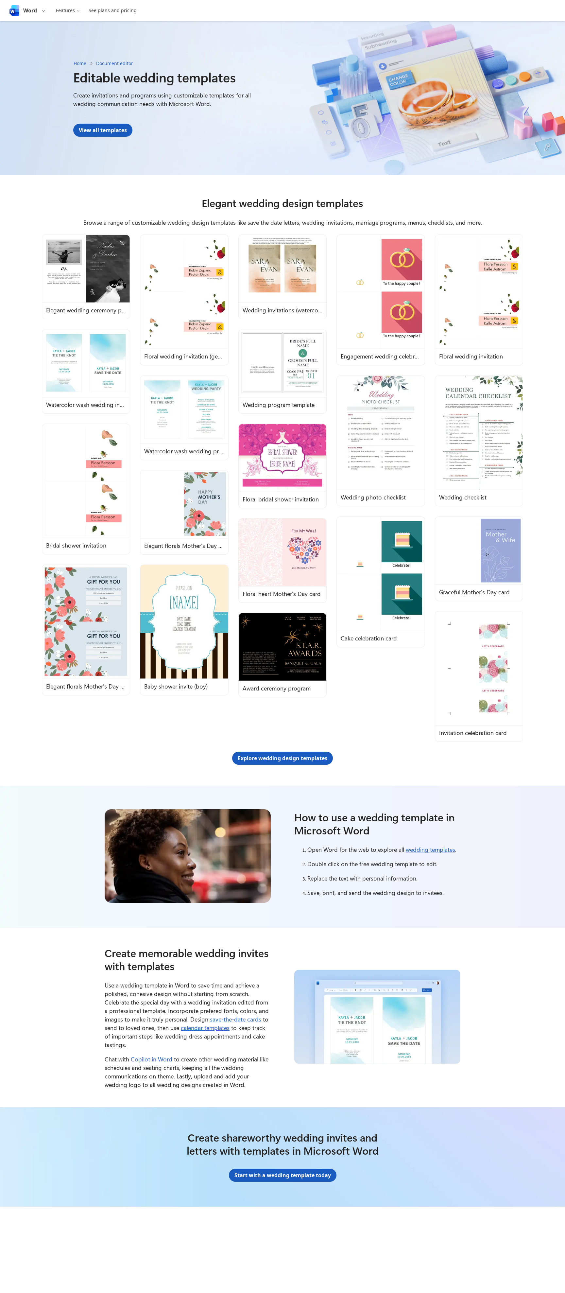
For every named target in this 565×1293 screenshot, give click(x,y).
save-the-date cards (235, 1019)
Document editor (114, 63)
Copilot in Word (151, 1059)
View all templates (103, 130)
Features (65, 10)
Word (30, 10)
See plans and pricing (113, 10)
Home (80, 63)
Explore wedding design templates (282, 758)
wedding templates (430, 849)
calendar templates (205, 1028)
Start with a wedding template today (282, 1175)
